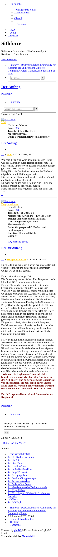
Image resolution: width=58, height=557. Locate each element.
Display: (8, 423)
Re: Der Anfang (11, 248)
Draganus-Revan (10, 204)
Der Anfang (10, 87)
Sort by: (30, 423)
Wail (3, 122)
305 (17, 128)
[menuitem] (25, 9)
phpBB (18, 530)
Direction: (9, 426)
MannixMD (28, 536)
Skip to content (9, 59)
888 (17, 210)
